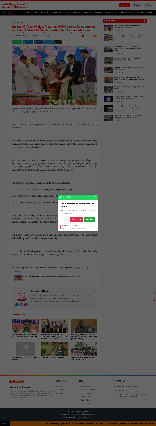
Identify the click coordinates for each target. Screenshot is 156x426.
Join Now (89, 219)
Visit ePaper (76, 219)
